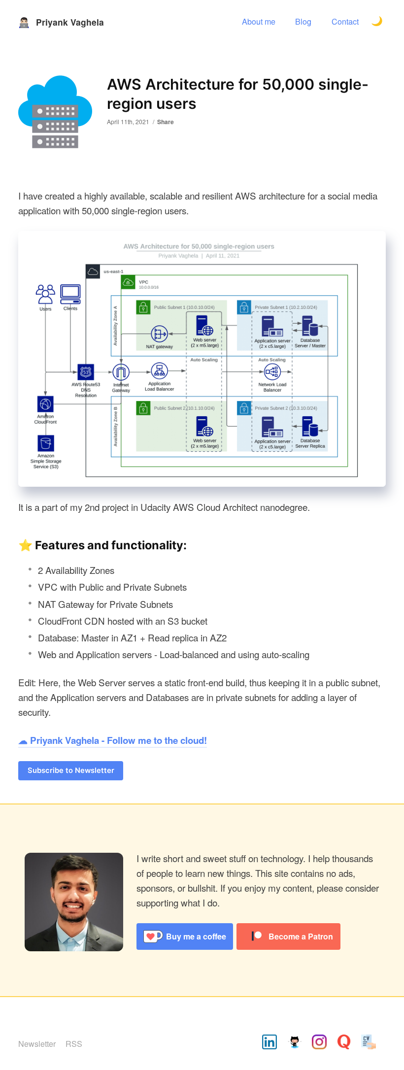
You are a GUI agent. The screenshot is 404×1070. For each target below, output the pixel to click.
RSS (74, 1043)
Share (165, 121)
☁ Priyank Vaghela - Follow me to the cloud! (112, 740)
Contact (345, 21)
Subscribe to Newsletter (71, 770)
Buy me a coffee (196, 936)
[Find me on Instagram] (319, 1044)
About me (258, 21)
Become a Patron (301, 936)
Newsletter (37, 1043)
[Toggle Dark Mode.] (377, 22)
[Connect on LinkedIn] (269, 1044)
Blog (303, 21)
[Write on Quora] (344, 1044)
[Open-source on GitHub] (294, 1044)
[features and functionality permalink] (13, 545)
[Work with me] (368, 1044)
